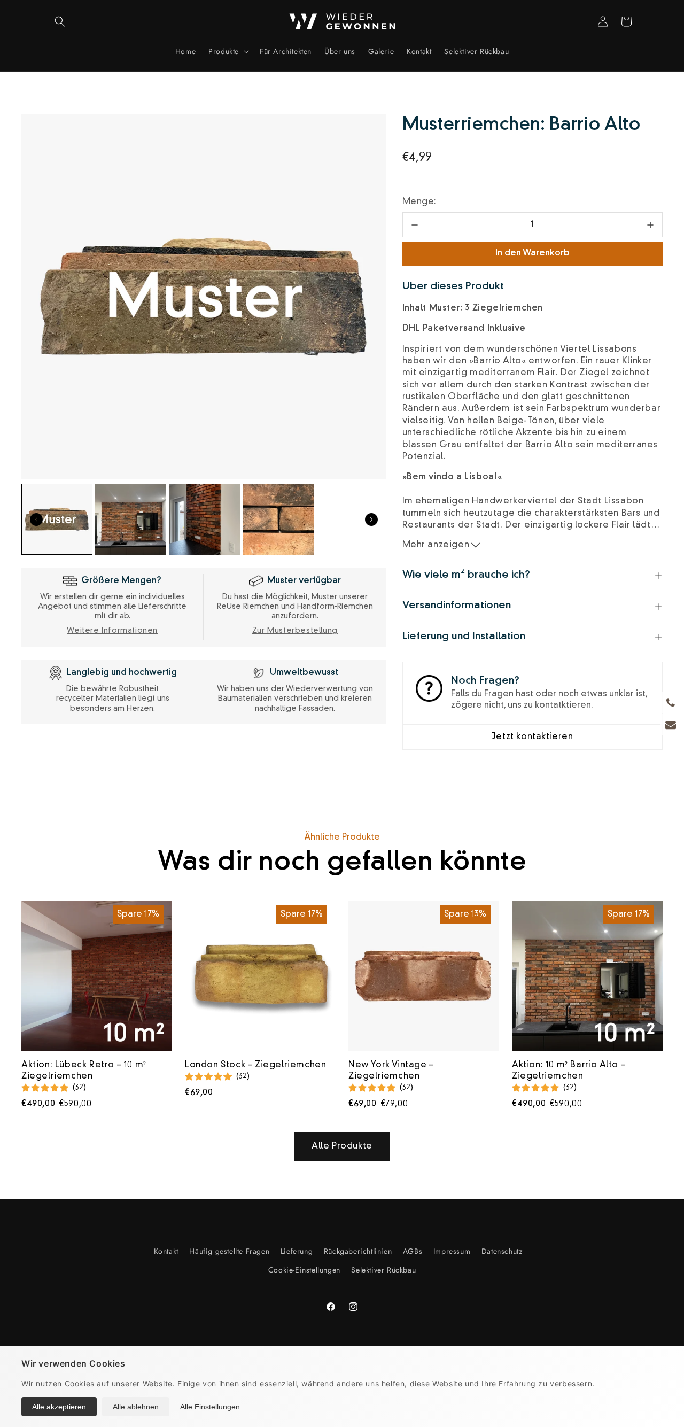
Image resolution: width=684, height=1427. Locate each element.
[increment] (650, 225)
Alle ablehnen (136, 1406)
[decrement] (415, 225)
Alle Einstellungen (210, 1406)
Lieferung (297, 1251)
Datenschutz (502, 1251)
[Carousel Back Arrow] (36, 519)
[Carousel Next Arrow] (371, 519)
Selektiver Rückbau (383, 1270)
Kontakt (166, 1251)
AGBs (412, 1251)
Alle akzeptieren (59, 1406)
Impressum (451, 1251)
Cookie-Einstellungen (304, 1270)
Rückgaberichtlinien (358, 1251)
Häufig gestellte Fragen (229, 1251)
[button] (60, 21)
